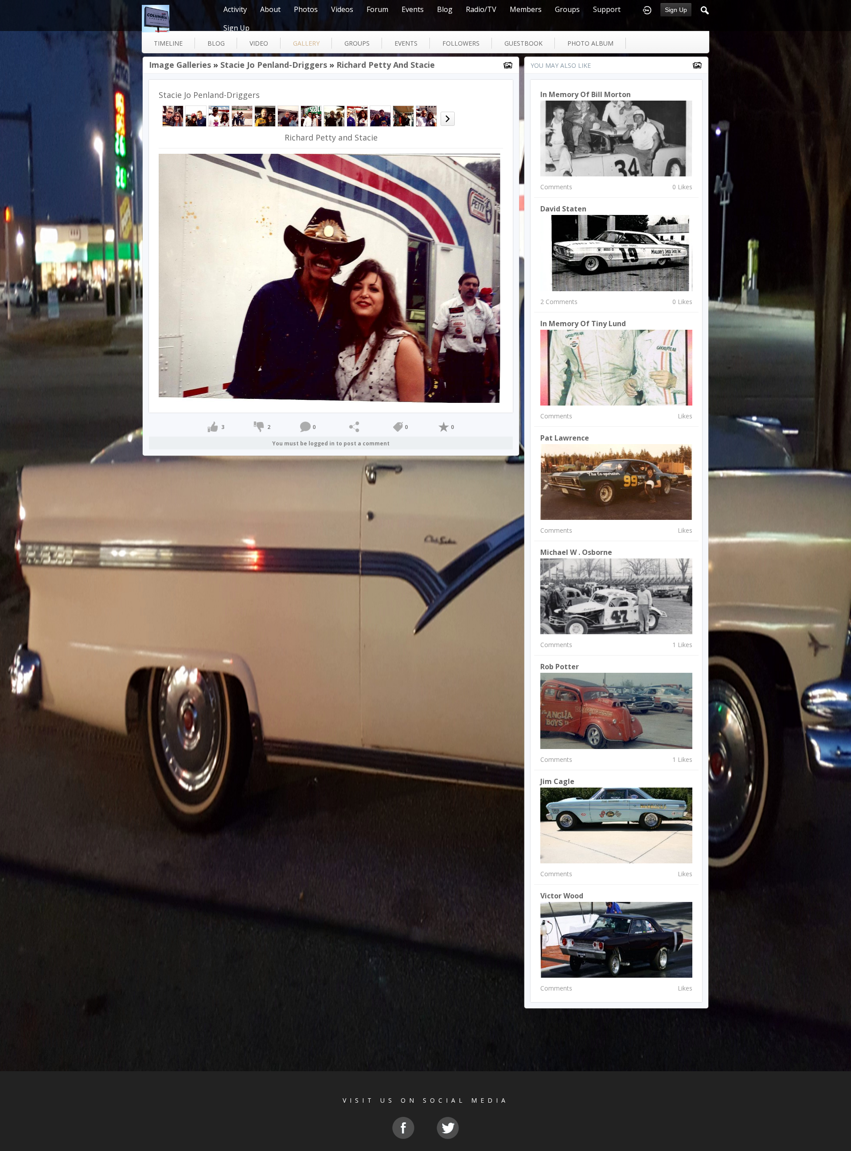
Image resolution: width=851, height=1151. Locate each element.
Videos (342, 9)
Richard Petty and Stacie (385, 64)
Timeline (168, 43)
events (406, 43)
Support (607, 9)
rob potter (559, 666)
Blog (445, 9)
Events (413, 9)
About (270, 9)
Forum (377, 9)
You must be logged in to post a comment (331, 443)
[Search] (704, 9)
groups (357, 43)
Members (526, 9)
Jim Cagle (557, 781)
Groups (567, 9)
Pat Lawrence (564, 438)
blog (216, 43)
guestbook (523, 43)
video (259, 43)
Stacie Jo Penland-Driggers (273, 64)
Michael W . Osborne (576, 552)
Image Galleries (180, 64)
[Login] (647, 9)
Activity (235, 9)
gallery (306, 43)
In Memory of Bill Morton (585, 94)
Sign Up (676, 9)
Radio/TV (481, 9)
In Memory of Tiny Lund (583, 323)
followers (461, 43)
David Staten (563, 209)
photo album (590, 43)
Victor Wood (561, 896)
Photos (306, 9)
